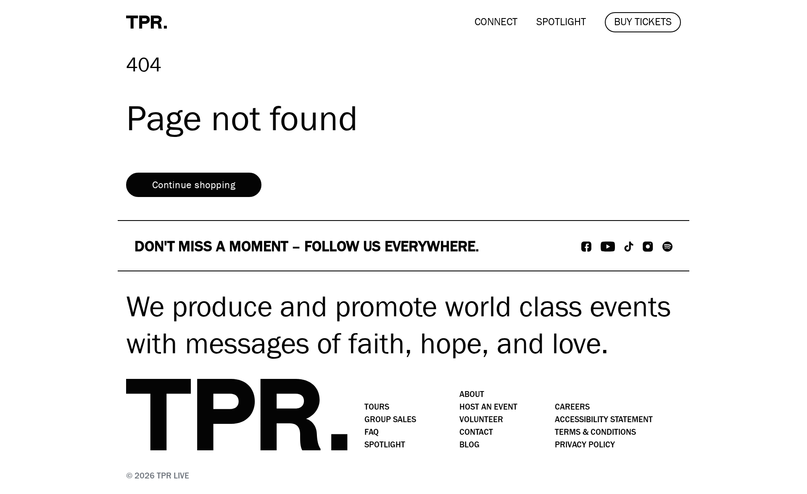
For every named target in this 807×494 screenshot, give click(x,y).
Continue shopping (193, 185)
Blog (469, 444)
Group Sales (390, 419)
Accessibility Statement (604, 419)
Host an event (488, 407)
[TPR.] (146, 22)
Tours (376, 407)
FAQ (371, 432)
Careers (572, 407)
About (471, 394)
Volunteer (481, 419)
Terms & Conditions (595, 432)
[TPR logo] (237, 414)
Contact (476, 432)
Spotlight (384, 444)
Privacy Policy (585, 444)
